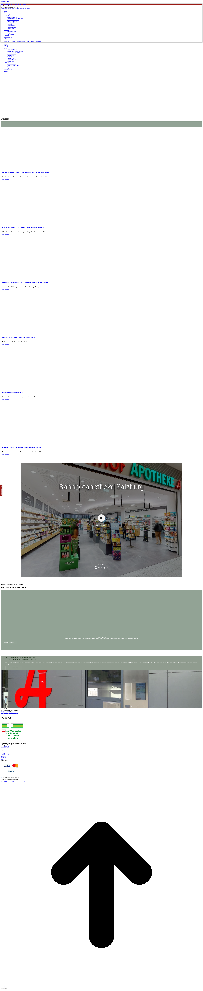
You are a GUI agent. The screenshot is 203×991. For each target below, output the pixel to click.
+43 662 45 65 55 (5, 711)
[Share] (2, 988)
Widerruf (22, 782)
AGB (2, 759)
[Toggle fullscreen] (4, 988)
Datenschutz (4, 757)
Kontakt (3, 753)
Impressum (3, 756)
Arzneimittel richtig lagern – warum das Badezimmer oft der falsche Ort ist (25, 172)
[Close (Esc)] (1, 988)
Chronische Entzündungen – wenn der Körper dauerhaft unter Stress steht (25, 282)
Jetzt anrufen (5, 4)
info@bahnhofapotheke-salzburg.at (9, 713)
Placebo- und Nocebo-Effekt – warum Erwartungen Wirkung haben (23, 227)
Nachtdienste (22, 4)
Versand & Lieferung (6, 782)
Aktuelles (3, 752)
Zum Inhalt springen (6, 1)
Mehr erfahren (5, 179)
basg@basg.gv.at (5, 747)
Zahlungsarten (15, 782)
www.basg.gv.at (5, 746)
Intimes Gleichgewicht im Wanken (12, 392)
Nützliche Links (5, 754)
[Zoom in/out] (6, 988)
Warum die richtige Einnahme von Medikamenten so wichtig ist (21, 447)
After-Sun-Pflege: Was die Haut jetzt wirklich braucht (18, 337)
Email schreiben (14, 4)
